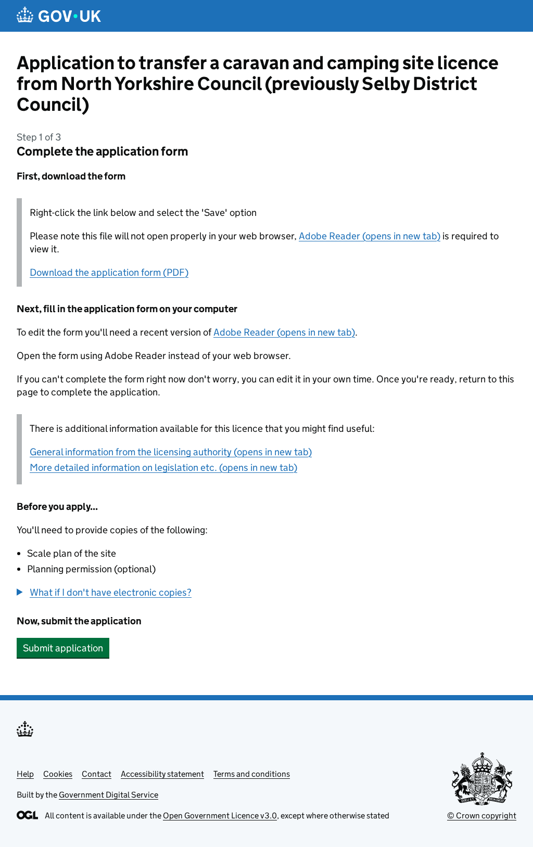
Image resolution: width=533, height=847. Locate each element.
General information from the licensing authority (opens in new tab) (171, 452)
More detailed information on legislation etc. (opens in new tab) (163, 467)
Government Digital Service (108, 795)
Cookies (57, 774)
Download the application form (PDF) (109, 272)
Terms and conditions (251, 774)
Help (25, 774)
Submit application (63, 648)
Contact (96, 774)
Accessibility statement (162, 774)
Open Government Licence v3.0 (220, 815)
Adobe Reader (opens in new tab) (369, 236)
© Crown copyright (481, 815)
